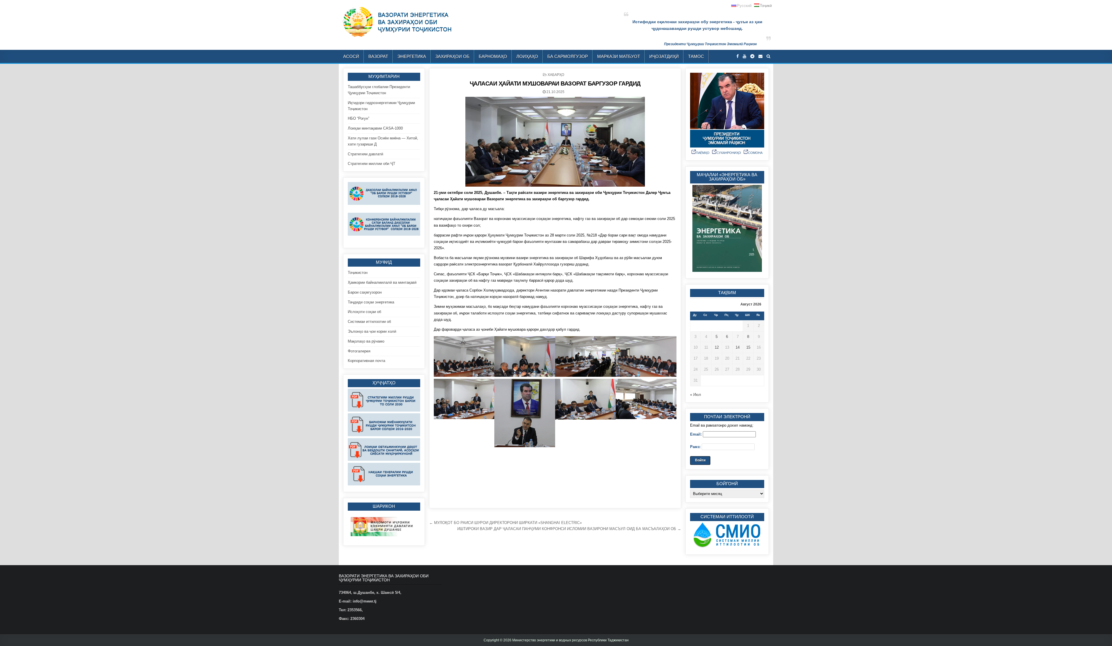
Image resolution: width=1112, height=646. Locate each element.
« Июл (695, 394)
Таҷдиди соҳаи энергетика (371, 302)
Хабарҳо (556, 75)
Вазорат (378, 56)
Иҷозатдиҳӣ (664, 56)
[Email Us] (760, 56)
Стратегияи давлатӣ (365, 154)
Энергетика (411, 56)
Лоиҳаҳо (527, 56)
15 (748, 347)
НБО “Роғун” (358, 118)
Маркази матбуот (618, 56)
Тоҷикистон (357, 272)
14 (738, 347)
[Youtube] (744, 56)
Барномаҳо (493, 56)
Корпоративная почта (366, 361)
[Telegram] (752, 56)
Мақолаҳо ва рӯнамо (366, 341)
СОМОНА (755, 152)
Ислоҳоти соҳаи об (364, 312)
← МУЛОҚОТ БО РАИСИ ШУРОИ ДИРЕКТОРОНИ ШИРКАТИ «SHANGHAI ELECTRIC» (505, 523)
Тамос (696, 56)
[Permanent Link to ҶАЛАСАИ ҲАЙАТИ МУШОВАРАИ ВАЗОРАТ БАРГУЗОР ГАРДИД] (555, 142)
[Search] (768, 56)
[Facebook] (737, 56)
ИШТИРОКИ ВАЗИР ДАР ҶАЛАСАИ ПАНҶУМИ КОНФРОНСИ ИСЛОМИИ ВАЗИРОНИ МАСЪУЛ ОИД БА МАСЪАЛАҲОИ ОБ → (569, 529)
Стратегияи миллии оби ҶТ (371, 163)
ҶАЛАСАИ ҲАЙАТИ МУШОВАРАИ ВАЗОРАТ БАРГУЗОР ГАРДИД (555, 83)
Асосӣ (351, 56)
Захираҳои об (452, 56)
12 (717, 347)
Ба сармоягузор (567, 56)
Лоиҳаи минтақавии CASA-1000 (375, 128)
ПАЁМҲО (702, 152)
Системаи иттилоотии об (369, 321)
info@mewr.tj (364, 601)
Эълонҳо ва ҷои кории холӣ (372, 331)
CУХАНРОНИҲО (728, 152)
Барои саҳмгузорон (365, 292)
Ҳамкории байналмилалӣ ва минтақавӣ (382, 282)
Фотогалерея (359, 351)
